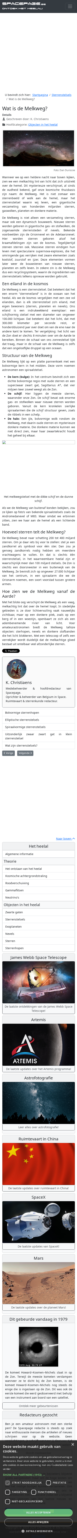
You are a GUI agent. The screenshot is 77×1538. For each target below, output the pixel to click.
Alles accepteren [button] (38, 1512)
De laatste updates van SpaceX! (38, 1246)
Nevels (9, 934)
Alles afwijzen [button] (38, 1522)
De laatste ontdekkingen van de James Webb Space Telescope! (38, 1009)
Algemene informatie (19, 854)
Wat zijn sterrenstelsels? (21, 745)
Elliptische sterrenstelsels (22, 720)
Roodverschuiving (17, 883)
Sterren (10, 941)
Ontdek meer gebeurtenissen (38, 1406)
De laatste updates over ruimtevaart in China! (38, 1188)
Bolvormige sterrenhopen (22, 712)
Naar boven (64, 838)
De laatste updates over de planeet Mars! (38, 1307)
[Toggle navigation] (70, 6)
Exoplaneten (13, 926)
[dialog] (38, 1489)
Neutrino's (12, 897)
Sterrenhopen (14, 948)
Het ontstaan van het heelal (23, 869)
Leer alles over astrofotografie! (38, 1127)
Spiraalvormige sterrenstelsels (25, 727)
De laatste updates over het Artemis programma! (38, 1069)
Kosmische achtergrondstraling (26, 876)
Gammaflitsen (14, 890)
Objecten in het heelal (43, 124)
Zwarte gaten (14, 912)
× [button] (72, 1444)
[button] (38, 1475)
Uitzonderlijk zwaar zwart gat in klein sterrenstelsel (38, 736)
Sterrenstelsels (15, 919)
